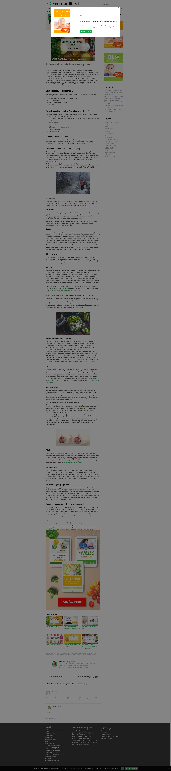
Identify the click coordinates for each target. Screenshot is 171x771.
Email (81, 15)
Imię (81, 9)
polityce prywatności (90, 28)
